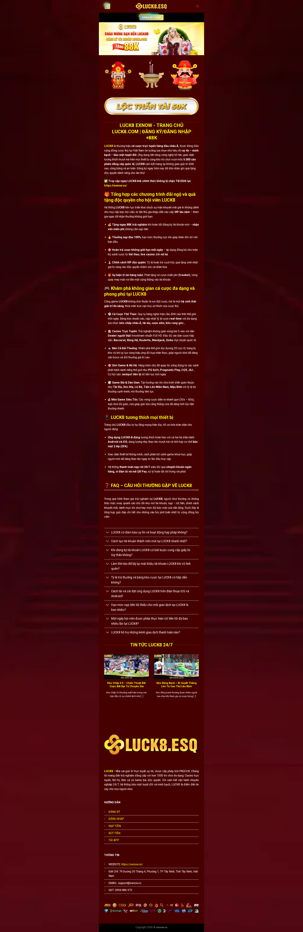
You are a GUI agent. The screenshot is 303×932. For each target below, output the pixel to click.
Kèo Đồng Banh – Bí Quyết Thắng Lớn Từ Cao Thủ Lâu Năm (176, 684)
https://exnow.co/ (115, 185)
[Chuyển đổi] (107, 533)
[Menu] (107, 6)
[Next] (199, 682)
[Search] (197, 6)
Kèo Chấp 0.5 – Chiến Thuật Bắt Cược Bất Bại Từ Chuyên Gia (126, 684)
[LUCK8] (151, 6)
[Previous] (103, 682)
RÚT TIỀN (114, 833)
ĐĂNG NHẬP (116, 818)
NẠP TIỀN (115, 826)
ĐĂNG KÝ (114, 811)
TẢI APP (114, 840)
